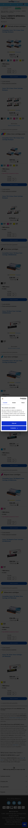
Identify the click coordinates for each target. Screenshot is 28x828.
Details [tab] (14, 402)
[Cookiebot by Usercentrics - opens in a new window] (20, 399)
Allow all (14, 423)
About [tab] (23, 402)
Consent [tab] (5, 402)
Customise (13, 428)
